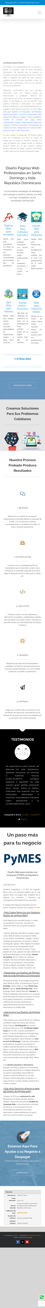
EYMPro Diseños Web (34, 1235)
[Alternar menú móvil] (40, 12)
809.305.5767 (11, 2)
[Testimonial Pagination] (19, 819)
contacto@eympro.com (29, 2)
